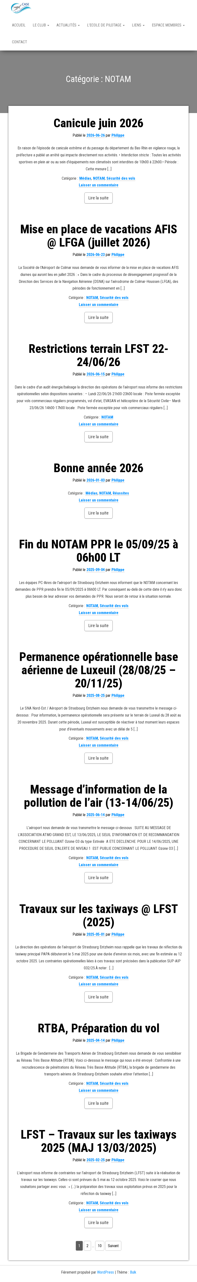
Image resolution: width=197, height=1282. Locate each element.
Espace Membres (167, 25)
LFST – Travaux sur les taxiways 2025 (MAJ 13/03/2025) (99, 1141)
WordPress (105, 1272)
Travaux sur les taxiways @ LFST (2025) (98, 915)
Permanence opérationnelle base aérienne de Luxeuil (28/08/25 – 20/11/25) (98, 670)
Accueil (18, 25)
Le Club (40, 25)
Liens (137, 25)
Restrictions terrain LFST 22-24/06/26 (99, 355)
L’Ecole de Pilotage (104, 25)
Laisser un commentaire (98, 185)
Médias (85, 178)
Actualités (66, 25)
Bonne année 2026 (98, 468)
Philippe (117, 135)
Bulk (133, 1272)
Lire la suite (98, 197)
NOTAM (99, 178)
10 (100, 1246)
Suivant (113, 1246)
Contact (19, 42)
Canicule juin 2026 (98, 123)
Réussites (121, 493)
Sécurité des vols (120, 178)
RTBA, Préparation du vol (99, 1028)
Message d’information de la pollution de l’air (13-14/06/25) (98, 796)
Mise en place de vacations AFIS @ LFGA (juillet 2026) (98, 235)
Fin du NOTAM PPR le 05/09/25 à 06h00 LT (98, 551)
